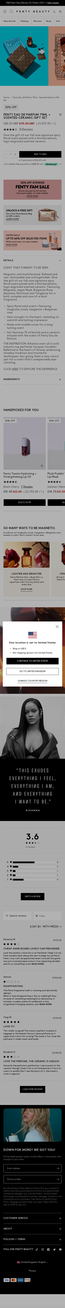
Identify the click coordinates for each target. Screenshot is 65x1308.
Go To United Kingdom (32, 671)
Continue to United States (32, 661)
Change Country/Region (32, 681)
